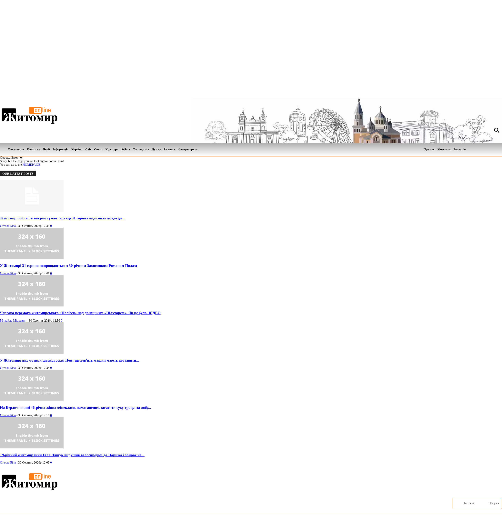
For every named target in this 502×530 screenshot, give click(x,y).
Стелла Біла (8, 225)
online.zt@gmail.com (216, 523)
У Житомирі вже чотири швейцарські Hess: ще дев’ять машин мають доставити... (69, 360)
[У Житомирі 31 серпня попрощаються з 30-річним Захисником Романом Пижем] (32, 258)
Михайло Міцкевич (13, 320)
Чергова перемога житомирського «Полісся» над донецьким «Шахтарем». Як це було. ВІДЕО (80, 313)
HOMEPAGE (31, 164)
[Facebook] (493, 149)
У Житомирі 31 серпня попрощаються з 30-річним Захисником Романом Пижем (68, 266)
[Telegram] (499, 149)
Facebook (469, 503)
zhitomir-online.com (167, 523)
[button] (496, 130)
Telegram (494, 503)
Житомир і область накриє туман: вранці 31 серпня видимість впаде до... (62, 218)
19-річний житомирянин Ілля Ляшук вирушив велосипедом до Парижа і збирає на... (72, 455)
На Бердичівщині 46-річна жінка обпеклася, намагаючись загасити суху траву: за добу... (75, 407)
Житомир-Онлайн (32, 523)
